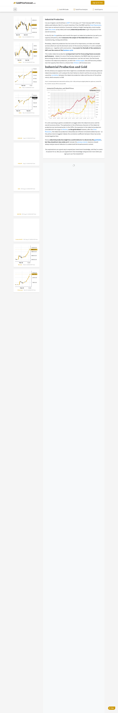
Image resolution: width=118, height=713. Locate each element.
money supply (80, 60)
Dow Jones (52, 29)
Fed (55, 35)
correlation (55, 75)
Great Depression (95, 25)
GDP (68, 23)
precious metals (82, 142)
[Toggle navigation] (15, 9)
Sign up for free (98, 3)
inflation (76, 63)
